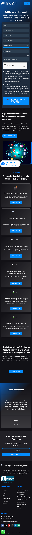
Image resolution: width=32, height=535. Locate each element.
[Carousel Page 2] (14, 424)
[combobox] (16, 46)
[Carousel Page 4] (17, 424)
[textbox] (14, 45)
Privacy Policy (17, 81)
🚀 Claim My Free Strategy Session (16, 101)
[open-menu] (27, 3)
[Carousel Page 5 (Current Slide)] (19, 424)
